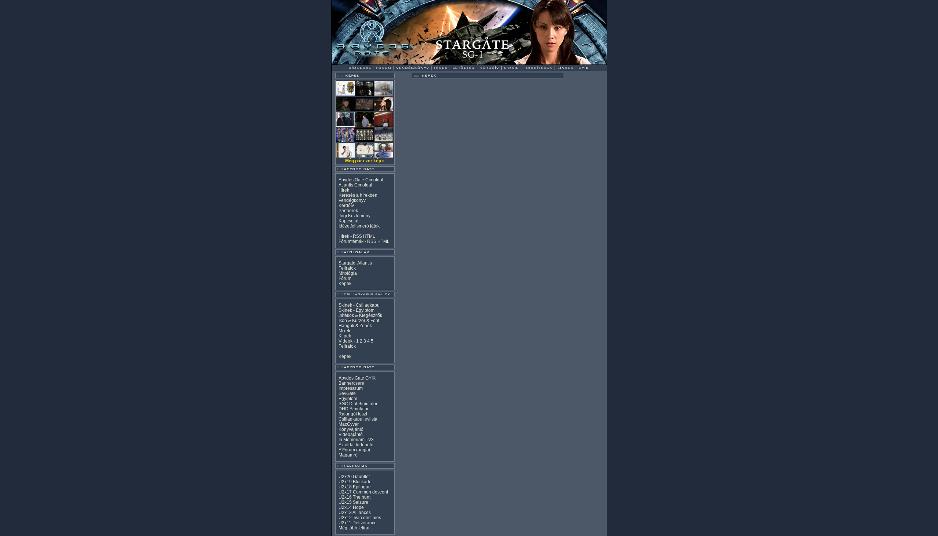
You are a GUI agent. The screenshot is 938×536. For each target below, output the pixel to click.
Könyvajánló (351, 429)
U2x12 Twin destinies (360, 517)
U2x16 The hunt (354, 497)
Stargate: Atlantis (355, 263)
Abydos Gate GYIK (357, 378)
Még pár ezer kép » (365, 160)
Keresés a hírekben (358, 195)
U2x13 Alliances (355, 512)
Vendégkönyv (352, 200)
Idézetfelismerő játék (359, 226)
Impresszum (351, 388)
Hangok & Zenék (355, 325)
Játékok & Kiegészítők (360, 315)
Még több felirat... (356, 528)
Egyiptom (348, 398)
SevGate (347, 393)
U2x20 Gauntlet (354, 476)
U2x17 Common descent (363, 492)
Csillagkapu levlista (358, 419)
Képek (345, 283)
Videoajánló (351, 434)
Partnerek (348, 210)
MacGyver (349, 424)
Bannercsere (351, 383)
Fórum (345, 278)
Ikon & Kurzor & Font (359, 320)
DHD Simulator (354, 408)
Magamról (349, 455)
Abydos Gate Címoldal (361, 179)
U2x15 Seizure (353, 502)
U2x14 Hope (351, 507)
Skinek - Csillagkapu (359, 305)
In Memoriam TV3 (356, 439)
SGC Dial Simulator (358, 403)
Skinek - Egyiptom (356, 310)
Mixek (344, 330)
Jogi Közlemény (354, 215)
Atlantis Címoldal (355, 185)
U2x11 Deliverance (358, 522)
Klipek (345, 336)
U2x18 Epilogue (355, 486)
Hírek (344, 190)
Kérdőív (346, 205)
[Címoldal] (379, 63)
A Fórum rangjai (354, 449)
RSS (357, 236)
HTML (369, 236)
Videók (345, 341)
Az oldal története (356, 444)
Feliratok (347, 268)
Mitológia (348, 273)
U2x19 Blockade (355, 481)
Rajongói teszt (353, 414)
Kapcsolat (348, 220)
